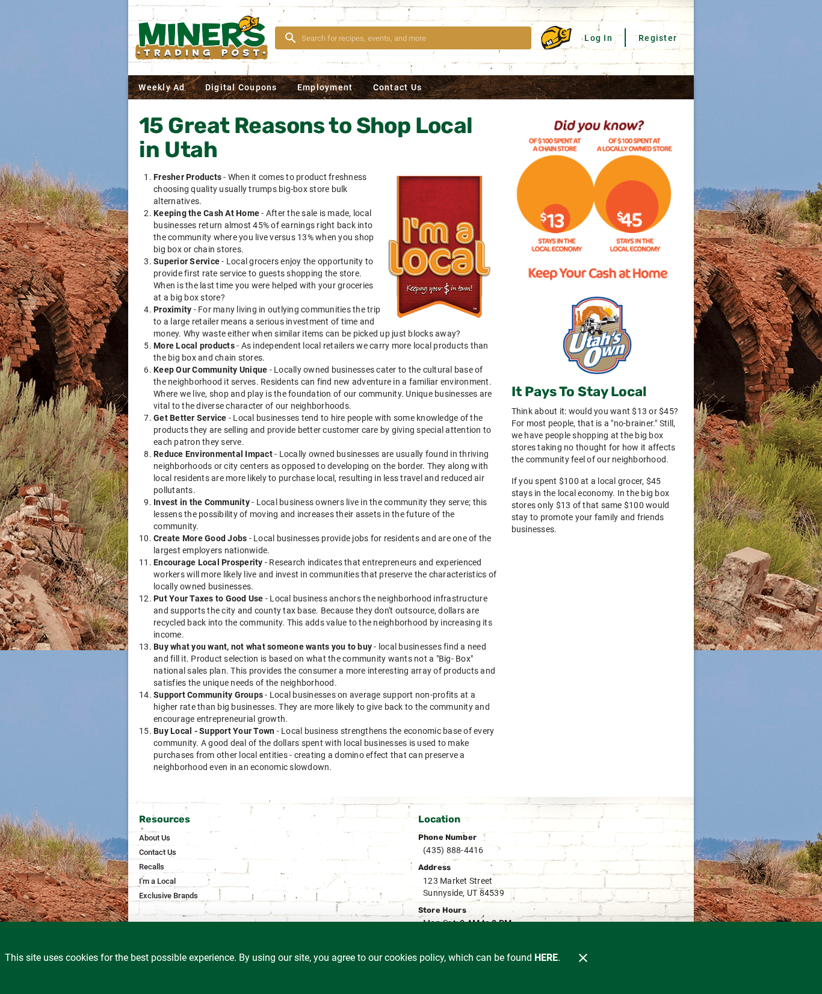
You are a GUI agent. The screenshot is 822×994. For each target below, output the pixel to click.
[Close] (583, 958)
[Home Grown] (597, 335)
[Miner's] (205, 38)
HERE (546, 957)
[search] (411, 38)
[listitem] (154, 838)
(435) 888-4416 (453, 850)
